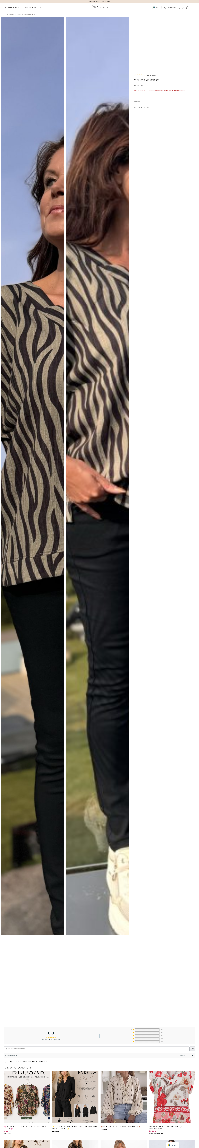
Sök (192, 1049)
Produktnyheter (29, 8)
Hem (6, 14)
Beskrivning (138, 101)
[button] (75, 1)
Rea (40, 8)
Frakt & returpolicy (141, 107)
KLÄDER (11, 14)
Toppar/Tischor (18, 14)
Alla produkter (12, 8)
